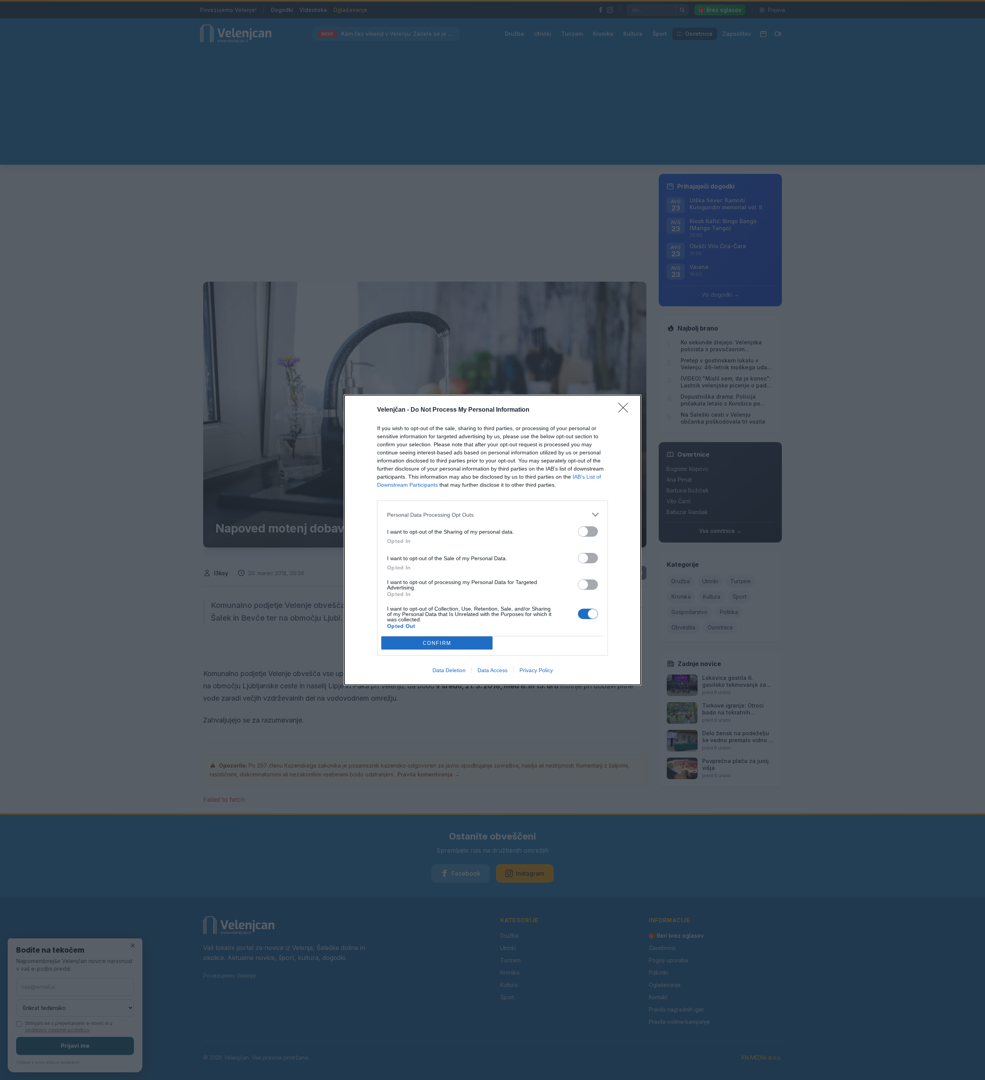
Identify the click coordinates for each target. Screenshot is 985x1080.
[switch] (588, 531)
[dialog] (492, 540)
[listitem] (492, 515)
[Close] (625, 410)
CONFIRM (437, 643)
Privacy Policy (536, 670)
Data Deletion (449, 670)
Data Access (492, 670)
